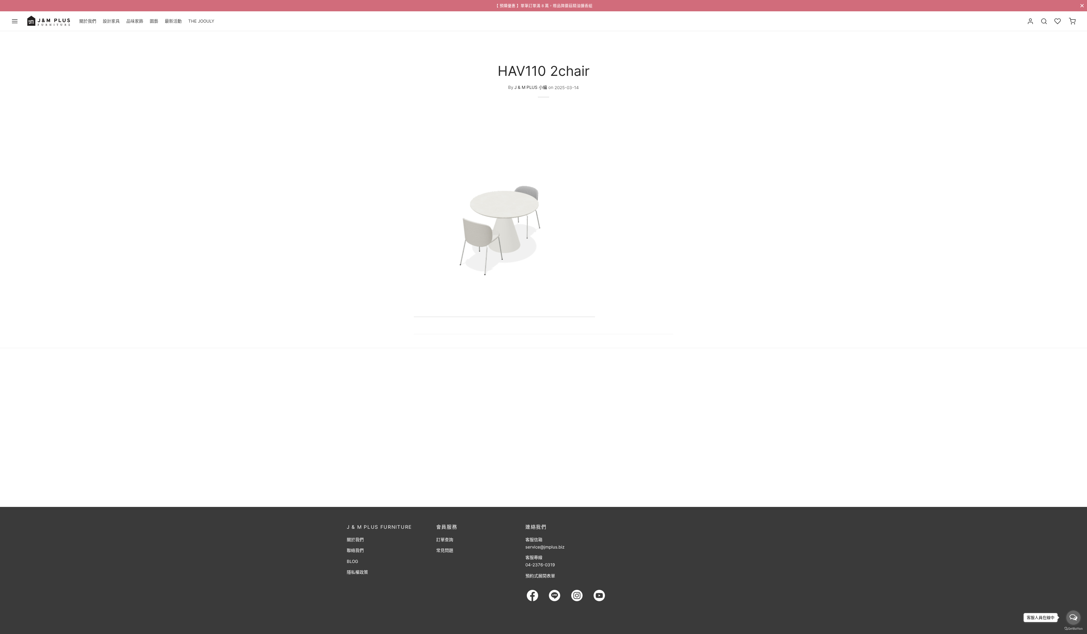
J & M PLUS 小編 (530, 87)
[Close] (1082, 5)
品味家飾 (134, 21)
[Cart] (1072, 21)
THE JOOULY (201, 21)
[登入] (1030, 21)
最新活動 (173, 21)
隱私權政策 (357, 572)
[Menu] (14, 21)
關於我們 (87, 21)
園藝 (154, 21)
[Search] (1044, 21)
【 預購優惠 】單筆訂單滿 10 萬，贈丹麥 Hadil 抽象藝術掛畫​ (550, 5)
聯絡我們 (355, 550)
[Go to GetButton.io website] (1073, 628)
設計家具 (111, 21)
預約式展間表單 (540, 576)
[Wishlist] (1058, 21)
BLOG (352, 561)
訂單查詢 (444, 539)
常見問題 (444, 550)
